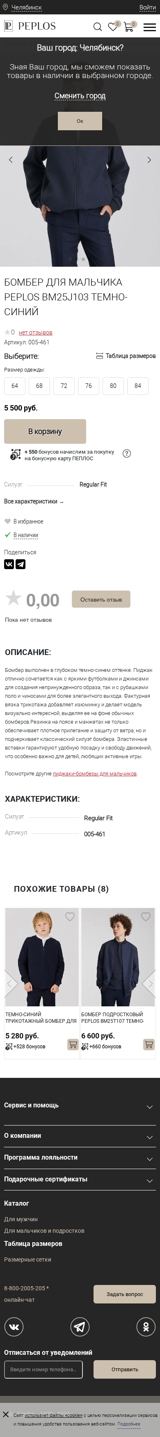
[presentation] (11, 983)
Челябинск (26, 7)
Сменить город (80, 95)
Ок (80, 121)
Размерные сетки (27, 1259)
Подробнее (128, 1424)
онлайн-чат (19, 1299)
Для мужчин (21, 1219)
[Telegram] (20, 564)
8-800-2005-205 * (26, 1288)
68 (39, 386)
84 (138, 386)
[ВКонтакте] (9, 564)
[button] (11, 160)
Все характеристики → (34, 501)
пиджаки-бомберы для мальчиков (95, 773)
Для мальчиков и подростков (44, 1230)
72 (64, 386)
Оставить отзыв (101, 599)
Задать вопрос (125, 1294)
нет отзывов (36, 332)
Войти (147, 7)
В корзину (45, 431)
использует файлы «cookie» (53, 1415)
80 (113, 386)
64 (14, 386)
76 (88, 386)
